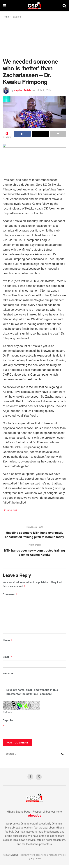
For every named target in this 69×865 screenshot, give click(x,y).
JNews (14, 854)
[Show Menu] (4, 5)
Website (8, 673)
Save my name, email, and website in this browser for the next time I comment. (32, 692)
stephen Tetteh (22, 90)
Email (7, 657)
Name (7, 640)
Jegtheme (36, 858)
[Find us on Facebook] (30, 777)
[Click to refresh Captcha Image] (21, 705)
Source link (10, 510)
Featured (16, 16)
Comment (10, 594)
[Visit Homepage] (34, 5)
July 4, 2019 (44, 90)
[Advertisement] (34, 38)
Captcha (8, 720)
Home (6, 16)
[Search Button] (64, 5)
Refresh (7, 712)
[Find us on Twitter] (39, 777)
